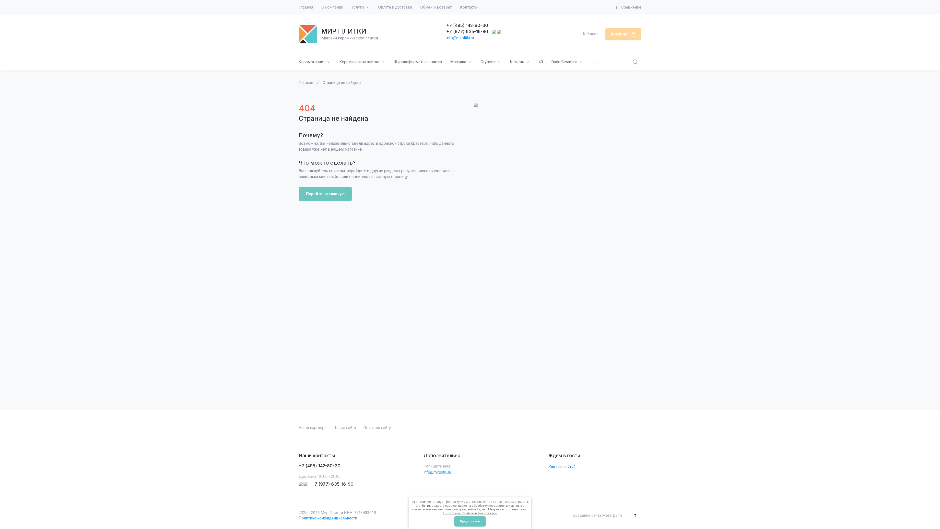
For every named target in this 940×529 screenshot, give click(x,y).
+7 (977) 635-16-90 (467, 31)
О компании (332, 7)
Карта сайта (345, 427)
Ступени (488, 62)
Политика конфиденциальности (328, 518)
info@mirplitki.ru (460, 38)
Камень (517, 62)
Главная (306, 7)
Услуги (358, 7)
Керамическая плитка (359, 62)
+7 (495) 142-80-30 (467, 25)
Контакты (469, 7)
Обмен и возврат (436, 7)
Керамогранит (312, 62)
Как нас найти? (562, 467)
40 (541, 62)
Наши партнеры (313, 427)
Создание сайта (587, 515)
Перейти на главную (325, 194)
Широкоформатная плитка (418, 62)
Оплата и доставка (395, 7)
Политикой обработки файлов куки (470, 513)
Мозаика (458, 62)
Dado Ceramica (564, 62)
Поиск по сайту (377, 427)
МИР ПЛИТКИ (343, 31)
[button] (635, 515)
